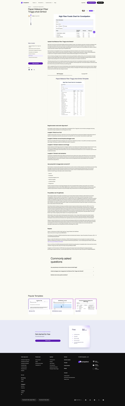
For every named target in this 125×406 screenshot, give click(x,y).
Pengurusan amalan (39, 363)
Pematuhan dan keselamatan (69, 377)
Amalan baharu (24, 367)
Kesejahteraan (24, 365)
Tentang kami (52, 359)
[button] (78, 400)
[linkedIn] (94, 400)
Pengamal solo (24, 368)
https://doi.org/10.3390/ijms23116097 (55, 241)
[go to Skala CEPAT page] (69, 303)
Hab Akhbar (52, 363)
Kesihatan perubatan (25, 361)
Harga (55, 2)
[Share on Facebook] (31, 69)
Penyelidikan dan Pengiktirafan (33, 52)
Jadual (22, 379)
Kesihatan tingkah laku (25, 359)
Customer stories (48, 2)
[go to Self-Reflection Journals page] (45, 303)
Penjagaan (23, 384)
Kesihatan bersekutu (25, 363)
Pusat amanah (66, 375)
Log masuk (83, 2)
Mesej (22, 381)
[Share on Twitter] (34, 69)
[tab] (60, 73)
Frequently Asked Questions (33, 57)
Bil (21, 394)
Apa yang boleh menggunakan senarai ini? (35, 50)
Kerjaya (51, 361)
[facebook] (85, 400)
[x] (99, 400)
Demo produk (38, 359)
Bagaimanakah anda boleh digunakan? (34, 48)
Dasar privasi (66, 379)
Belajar (65, 368)
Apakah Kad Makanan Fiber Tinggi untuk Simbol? (35, 46)
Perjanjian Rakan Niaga (54, 368)
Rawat (22, 392)
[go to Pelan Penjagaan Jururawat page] (92, 303)
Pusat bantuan (67, 365)
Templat (65, 362)
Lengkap (23, 390)
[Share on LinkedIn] (29, 69)
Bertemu (22, 386)
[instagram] (90, 400)
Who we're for (40, 2)
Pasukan (22, 370)
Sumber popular (67, 359)
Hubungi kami (52, 365)
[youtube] (103, 400)
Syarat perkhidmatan (54, 367)
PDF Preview (31, 55)
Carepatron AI (38, 365)
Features (34, 2)
